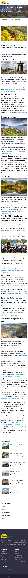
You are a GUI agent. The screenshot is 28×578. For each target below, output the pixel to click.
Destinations (4, 553)
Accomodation (6, 512)
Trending (4, 509)
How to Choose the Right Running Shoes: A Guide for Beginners (17, 472)
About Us (3, 551)
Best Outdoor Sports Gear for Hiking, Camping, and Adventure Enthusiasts (17, 463)
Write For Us (4, 561)
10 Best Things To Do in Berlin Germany (16, 481)
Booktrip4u (21, 576)
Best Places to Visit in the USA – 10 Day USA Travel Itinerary (17, 454)
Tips (3, 518)
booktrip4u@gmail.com (8, 569)
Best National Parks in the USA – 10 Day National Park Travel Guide (17, 445)
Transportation (6, 515)
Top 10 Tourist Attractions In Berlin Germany (17, 490)
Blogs (5, 19)
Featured (4, 506)
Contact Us (3, 559)
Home (2, 19)
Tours (2, 555)
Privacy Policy (18, 559)
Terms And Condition (20, 561)
